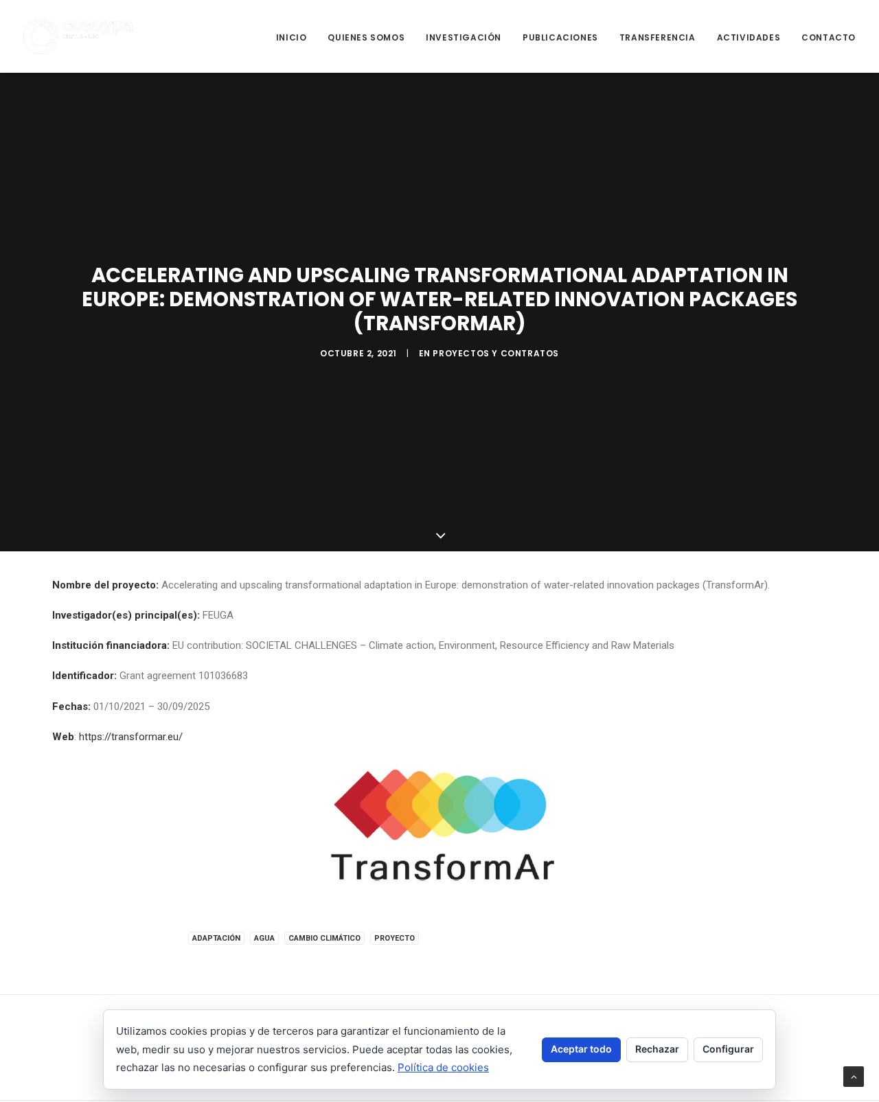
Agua (264, 938)
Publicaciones (560, 37)
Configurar (728, 1049)
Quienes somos (366, 37)
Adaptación (216, 938)
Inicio (291, 37)
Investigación (463, 37)
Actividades (749, 37)
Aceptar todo (581, 1049)
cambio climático (324, 938)
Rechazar (657, 1049)
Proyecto (394, 938)
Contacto (828, 37)
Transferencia (657, 37)
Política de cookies (443, 1067)
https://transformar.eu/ (131, 737)
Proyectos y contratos (496, 353)
